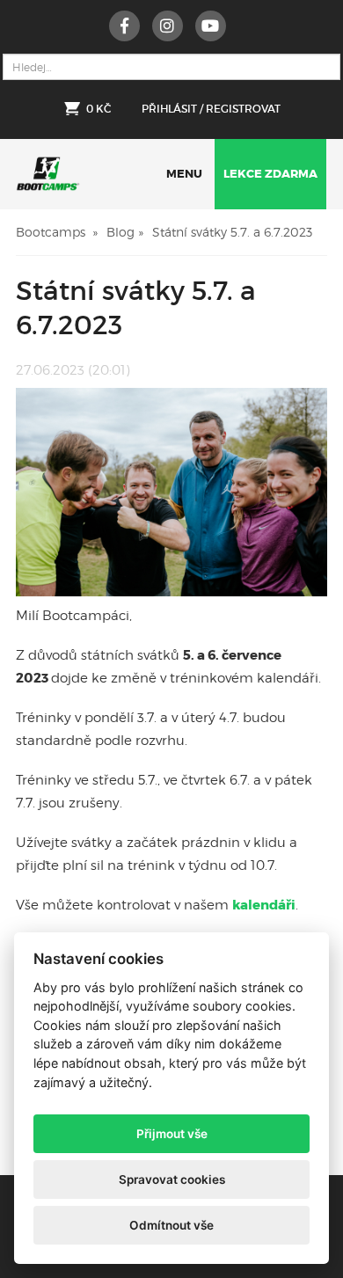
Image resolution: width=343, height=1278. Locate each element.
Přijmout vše (172, 1134)
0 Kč (98, 108)
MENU (184, 173)
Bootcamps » (57, 231)
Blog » (124, 231)
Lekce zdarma (270, 173)
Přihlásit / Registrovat (211, 108)
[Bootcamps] (48, 169)
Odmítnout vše (171, 1225)
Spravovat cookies (172, 1179)
